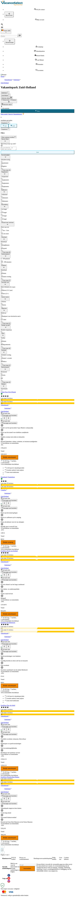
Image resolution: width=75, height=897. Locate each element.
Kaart (13, 126)
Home (2, 76)
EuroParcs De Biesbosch (8, 622)
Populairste (4, 123)
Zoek (37, 152)
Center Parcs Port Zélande (8, 392)
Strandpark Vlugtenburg (8, 477)
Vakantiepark (8, 80)
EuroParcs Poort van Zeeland (9, 551)
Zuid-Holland (5, 83)
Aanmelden (27, 868)
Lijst (5, 126)
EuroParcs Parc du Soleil (8, 705)
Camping (3, 490)
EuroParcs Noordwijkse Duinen (10, 777)
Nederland (16, 80)
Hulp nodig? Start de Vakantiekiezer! (11, 114)
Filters (38, 111)
